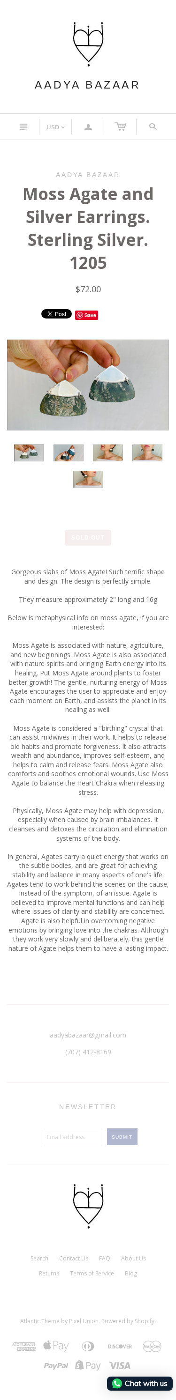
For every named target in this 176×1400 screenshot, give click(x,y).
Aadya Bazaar (88, 85)
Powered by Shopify (127, 1321)
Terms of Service (92, 1273)
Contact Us (73, 1258)
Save (90, 315)
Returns (49, 1273)
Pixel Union (84, 1321)
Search (39, 1258)
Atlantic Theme (40, 1321)
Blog (131, 1273)
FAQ (104, 1258)
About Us (133, 1258)
